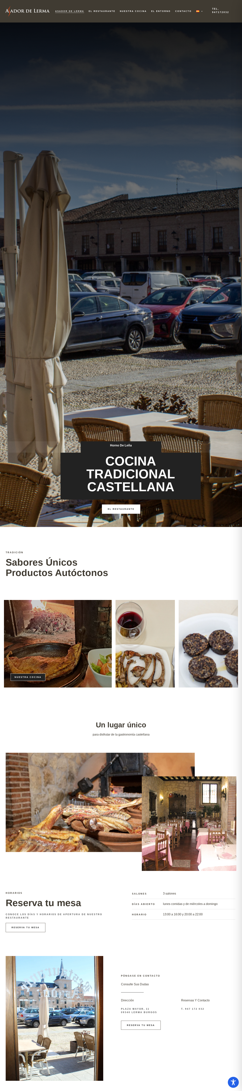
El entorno (161, 11)
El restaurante (102, 11)
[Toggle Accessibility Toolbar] (233, 1082)
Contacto (183, 11)
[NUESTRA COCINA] (145, 644)
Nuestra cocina (133, 11)
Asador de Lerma (69, 11)
